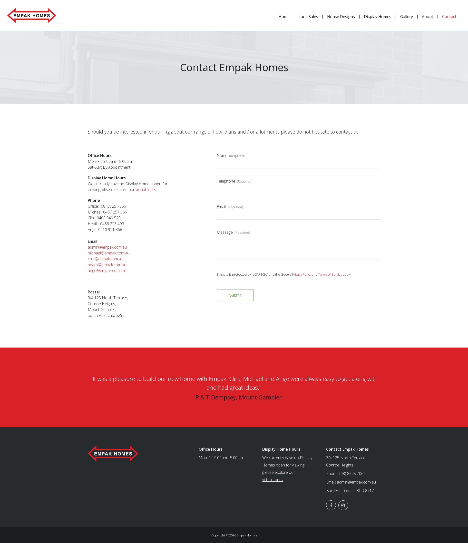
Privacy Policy (301, 274)
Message (233, 232)
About (427, 17)
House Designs (341, 17)
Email (230, 206)
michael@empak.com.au (108, 253)
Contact (449, 17)
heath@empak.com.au (107, 264)
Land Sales (308, 17)
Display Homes (377, 17)
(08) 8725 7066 (352, 473)
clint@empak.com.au (105, 259)
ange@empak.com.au (106, 270)
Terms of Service (330, 274)
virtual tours (146, 189)
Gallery (406, 17)
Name (230, 155)
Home (284, 17)
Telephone (234, 181)
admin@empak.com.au (107, 247)
